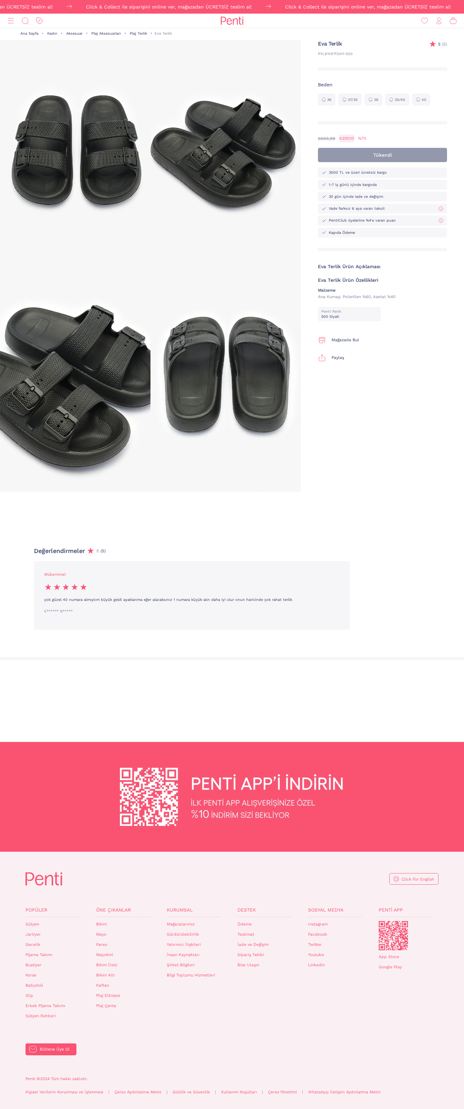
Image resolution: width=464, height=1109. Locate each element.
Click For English (417, 879)
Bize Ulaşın (248, 965)
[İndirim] (39, 21)
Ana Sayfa (29, 33)
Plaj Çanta (106, 1005)
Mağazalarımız (181, 924)
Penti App (391, 910)
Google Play (390, 967)
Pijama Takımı (38, 954)
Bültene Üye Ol (55, 1049)
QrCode (393, 935)
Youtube (316, 954)
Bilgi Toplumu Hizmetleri (191, 975)
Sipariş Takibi (250, 954)
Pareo (101, 944)
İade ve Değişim (253, 944)
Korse (30, 975)
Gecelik (32, 944)
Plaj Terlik (138, 33)
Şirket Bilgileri (181, 965)
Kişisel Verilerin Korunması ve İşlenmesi (64, 1092)
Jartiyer (33, 934)
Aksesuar (74, 33)
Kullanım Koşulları (239, 1092)
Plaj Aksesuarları (106, 33)
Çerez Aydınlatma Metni (137, 1092)
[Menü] (11, 21)
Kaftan (102, 985)
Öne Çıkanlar (113, 910)
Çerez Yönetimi (282, 1092)
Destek (246, 910)
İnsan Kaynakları (183, 954)
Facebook (317, 934)
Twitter (315, 944)
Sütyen (32, 924)
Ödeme (244, 924)
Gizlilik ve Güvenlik (191, 1092)
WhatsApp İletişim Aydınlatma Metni (344, 1092)
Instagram (318, 924)
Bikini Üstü (106, 965)
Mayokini (104, 954)
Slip (29, 995)
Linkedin (316, 965)
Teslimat (245, 934)
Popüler (36, 910)
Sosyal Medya (325, 910)
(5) (442, 44)
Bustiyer (33, 965)
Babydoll (34, 985)
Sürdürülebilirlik (183, 934)
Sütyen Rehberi (40, 1015)
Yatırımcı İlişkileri (184, 944)
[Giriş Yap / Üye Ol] (439, 21)
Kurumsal (180, 910)
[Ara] (25, 21)
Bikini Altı (105, 975)
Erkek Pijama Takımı (45, 1005)
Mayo (101, 934)
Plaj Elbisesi (108, 995)
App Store (389, 956)
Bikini (101, 924)
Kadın (52, 33)
